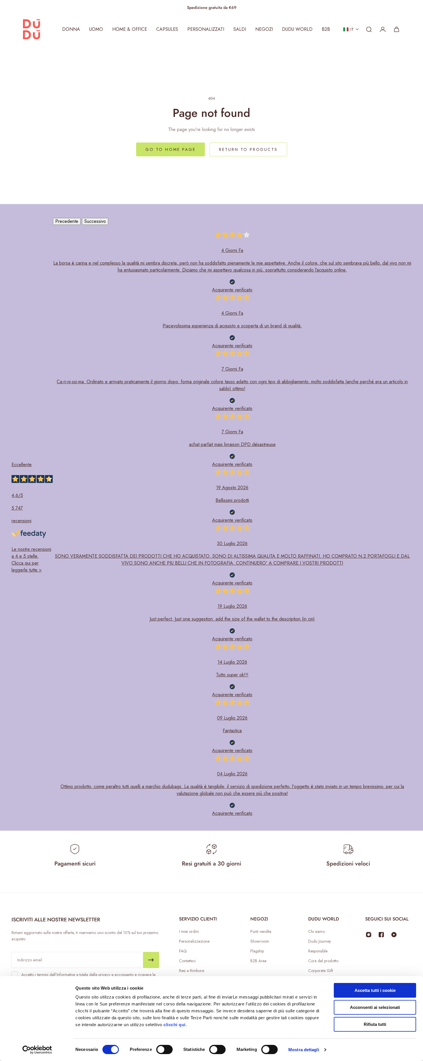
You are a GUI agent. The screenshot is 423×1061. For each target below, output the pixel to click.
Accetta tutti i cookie (375, 990)
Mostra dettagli (303, 1049)
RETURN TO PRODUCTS (248, 149)
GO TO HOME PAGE (170, 149)
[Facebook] (381, 934)
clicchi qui (174, 1024)
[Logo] (31, 29)
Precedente (66, 221)
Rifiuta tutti (375, 1024)
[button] (351, 29)
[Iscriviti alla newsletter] (151, 960)
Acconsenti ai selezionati (375, 1007)
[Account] (383, 29)
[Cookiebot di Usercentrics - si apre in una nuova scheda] (37, 1049)
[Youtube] (394, 934)
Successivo (95, 221)
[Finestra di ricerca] (369, 29)
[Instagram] (368, 934)
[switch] (164, 1049)
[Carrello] (396, 29)
